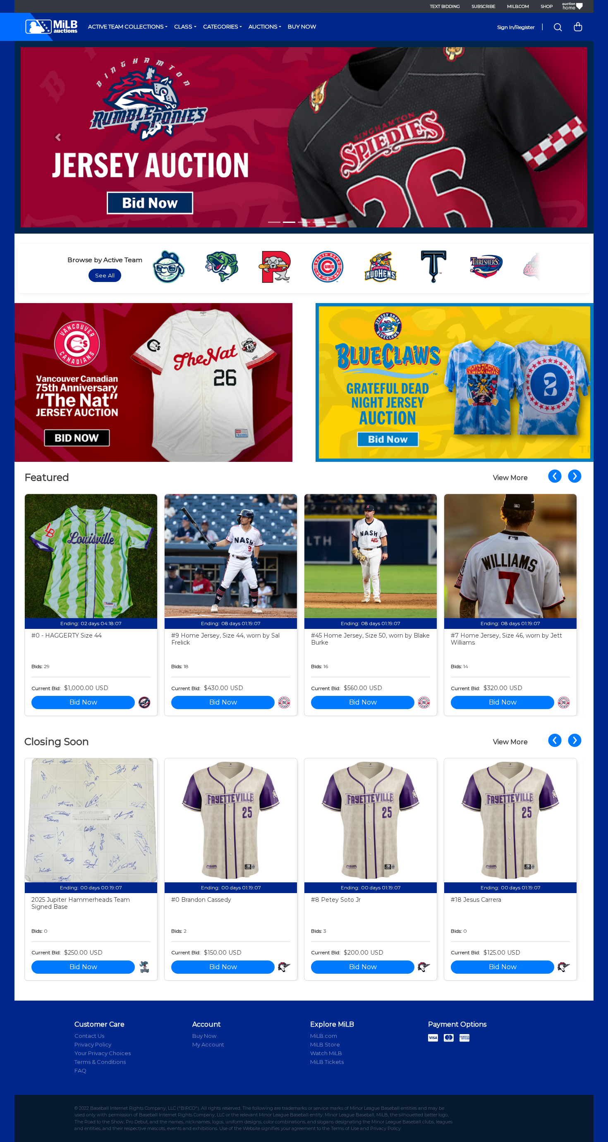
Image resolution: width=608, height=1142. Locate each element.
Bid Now (83, 702)
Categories (220, 26)
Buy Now (302, 26)
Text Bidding (445, 6)
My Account (208, 1044)
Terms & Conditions (100, 1061)
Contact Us (89, 1035)
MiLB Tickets (327, 1061)
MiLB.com (518, 6)
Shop (547, 6)
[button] (57, 137)
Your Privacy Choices (102, 1053)
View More (510, 478)
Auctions (263, 26)
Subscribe (483, 6)
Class (183, 26)
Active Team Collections (126, 26)
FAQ (80, 1070)
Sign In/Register (516, 27)
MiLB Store (325, 1044)
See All (105, 275)
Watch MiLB (326, 1053)
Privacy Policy (92, 1044)
